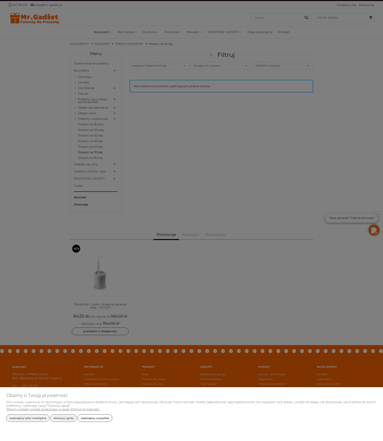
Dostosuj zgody (63, 418)
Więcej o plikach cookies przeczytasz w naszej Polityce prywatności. (53, 409)
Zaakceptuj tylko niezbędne (28, 418)
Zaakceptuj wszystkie (95, 418)
